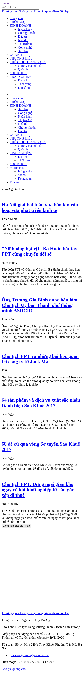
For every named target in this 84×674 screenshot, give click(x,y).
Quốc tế (23, 69)
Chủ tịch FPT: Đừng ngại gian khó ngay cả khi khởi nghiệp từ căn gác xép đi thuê (38, 489)
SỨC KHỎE (18, 73)
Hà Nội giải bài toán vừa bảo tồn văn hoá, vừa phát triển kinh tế (40, 207)
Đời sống (24, 87)
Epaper (14, 182)
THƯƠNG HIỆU (21, 58)
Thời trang (24, 84)
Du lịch (23, 80)
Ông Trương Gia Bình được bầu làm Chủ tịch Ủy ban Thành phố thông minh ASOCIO (39, 305)
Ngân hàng (25, 29)
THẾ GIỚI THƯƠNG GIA (28, 62)
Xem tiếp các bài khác (16, 525)
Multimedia (17, 167)
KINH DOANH (20, 25)
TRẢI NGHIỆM (21, 76)
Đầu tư (22, 36)
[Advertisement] (42, 569)
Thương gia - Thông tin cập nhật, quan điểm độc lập (35, 11)
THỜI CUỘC (19, 22)
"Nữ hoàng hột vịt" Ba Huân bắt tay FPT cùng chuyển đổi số (39, 251)
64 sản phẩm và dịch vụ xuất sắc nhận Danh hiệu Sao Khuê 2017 (41, 402)
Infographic (25, 171)
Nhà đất (23, 40)
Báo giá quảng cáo (14, 669)
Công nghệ (25, 47)
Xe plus (23, 51)
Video (22, 175)
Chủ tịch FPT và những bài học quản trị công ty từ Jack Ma (40, 359)
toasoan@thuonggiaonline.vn (30, 655)
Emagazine (25, 178)
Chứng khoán (27, 33)
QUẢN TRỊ (18, 54)
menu (5, 3)
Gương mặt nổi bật (30, 65)
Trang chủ (16, 18)
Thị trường (25, 43)
